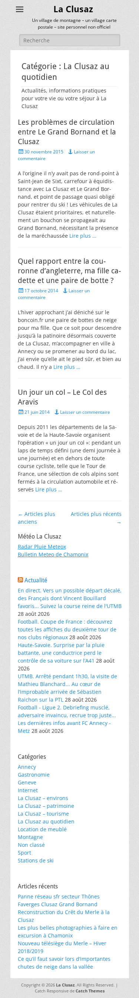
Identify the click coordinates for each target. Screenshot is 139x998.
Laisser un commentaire (85, 412)
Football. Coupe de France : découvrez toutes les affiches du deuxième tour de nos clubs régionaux (67, 629)
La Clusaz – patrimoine (46, 805)
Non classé (31, 844)
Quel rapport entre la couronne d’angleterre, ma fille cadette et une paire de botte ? (69, 271)
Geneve (27, 782)
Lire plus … (82, 235)
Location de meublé (42, 829)
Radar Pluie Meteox (42, 546)
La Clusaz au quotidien (46, 821)
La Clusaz (73, 9)
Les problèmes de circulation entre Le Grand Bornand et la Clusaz (67, 132)
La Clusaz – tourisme (43, 813)
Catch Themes (90, 991)
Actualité (35, 580)
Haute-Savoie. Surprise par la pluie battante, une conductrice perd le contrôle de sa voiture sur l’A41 (61, 652)
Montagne (30, 837)
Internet (28, 790)
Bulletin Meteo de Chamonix (53, 554)
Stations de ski (36, 860)
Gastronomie (34, 774)
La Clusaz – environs (43, 798)
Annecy (27, 766)
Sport (24, 852)
